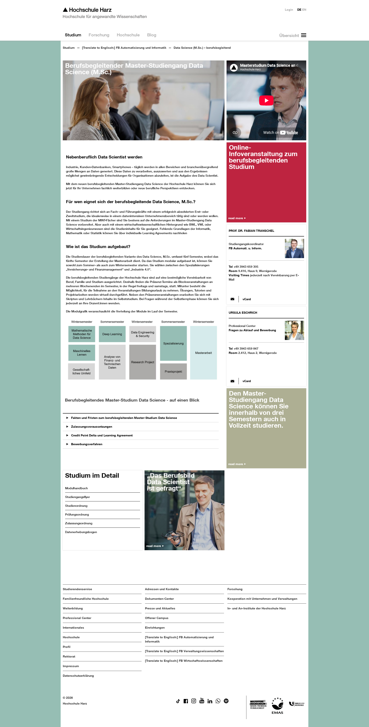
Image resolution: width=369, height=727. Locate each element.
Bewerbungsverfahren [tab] (86, 444)
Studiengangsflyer (77, 497)
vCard (247, 299)
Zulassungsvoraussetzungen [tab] (91, 426)
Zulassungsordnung (78, 523)
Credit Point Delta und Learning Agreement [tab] (101, 435)
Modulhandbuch (76, 488)
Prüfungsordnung (77, 514)
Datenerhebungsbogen (81, 532)
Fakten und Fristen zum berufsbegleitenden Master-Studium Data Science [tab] (123, 418)
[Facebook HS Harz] (186, 702)
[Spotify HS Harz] (226, 702)
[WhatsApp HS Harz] (218, 702)
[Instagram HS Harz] (193, 702)
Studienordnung (76, 506)
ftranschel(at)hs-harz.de (232, 299)
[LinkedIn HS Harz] (210, 702)
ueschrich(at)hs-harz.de (232, 381)
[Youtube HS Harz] (201, 702)
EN (304, 9)
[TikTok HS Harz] (178, 702)
